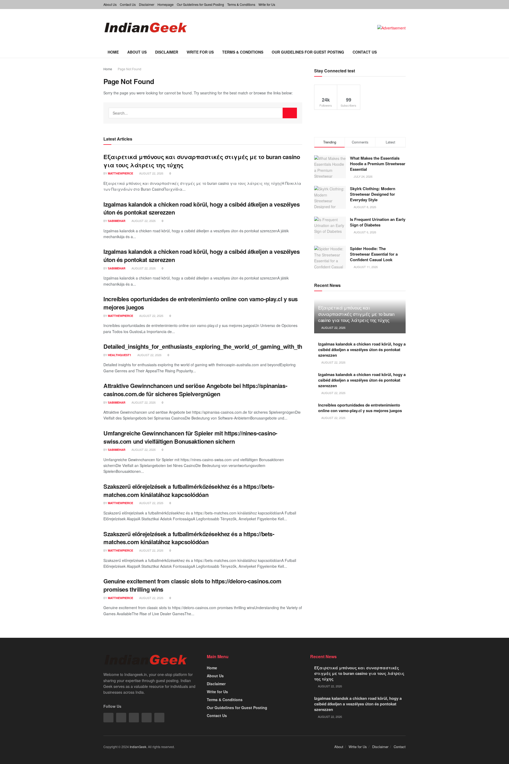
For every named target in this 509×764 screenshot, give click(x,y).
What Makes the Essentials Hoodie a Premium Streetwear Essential (377, 163)
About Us (110, 4)
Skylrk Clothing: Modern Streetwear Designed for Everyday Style (372, 194)
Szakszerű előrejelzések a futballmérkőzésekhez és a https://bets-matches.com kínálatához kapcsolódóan (188, 490)
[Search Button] (290, 113)
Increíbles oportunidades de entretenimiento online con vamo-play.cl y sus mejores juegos (200, 303)
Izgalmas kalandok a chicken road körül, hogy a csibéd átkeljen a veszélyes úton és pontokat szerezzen (201, 208)
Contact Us (128, 4)
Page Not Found (129, 69)
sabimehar (116, 221)
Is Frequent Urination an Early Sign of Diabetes (377, 222)
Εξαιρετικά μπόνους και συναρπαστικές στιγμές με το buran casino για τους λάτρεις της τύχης (201, 160)
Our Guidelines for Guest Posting (200, 4)
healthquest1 (119, 355)
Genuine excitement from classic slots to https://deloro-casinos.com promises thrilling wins (192, 585)
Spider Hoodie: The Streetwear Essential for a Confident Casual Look (374, 254)
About (338, 746)
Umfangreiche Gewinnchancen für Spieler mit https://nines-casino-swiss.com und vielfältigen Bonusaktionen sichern (190, 437)
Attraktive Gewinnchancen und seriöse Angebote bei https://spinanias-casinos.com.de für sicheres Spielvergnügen (195, 389)
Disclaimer (146, 4)
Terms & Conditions (241, 4)
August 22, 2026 (150, 173)
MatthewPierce (120, 173)
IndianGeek (138, 746)
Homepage (165, 4)
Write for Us (266, 4)
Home (113, 52)
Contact (400, 746)
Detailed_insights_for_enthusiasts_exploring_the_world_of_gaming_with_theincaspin (215, 346)
